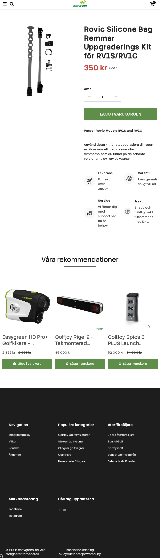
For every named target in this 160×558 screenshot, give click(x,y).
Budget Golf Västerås (122, 454)
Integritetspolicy (19, 435)
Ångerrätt (15, 454)
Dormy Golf (115, 448)
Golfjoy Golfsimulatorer (74, 435)
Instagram (15, 515)
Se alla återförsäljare (121, 435)
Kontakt (14, 448)
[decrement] (89, 97)
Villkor (12, 441)
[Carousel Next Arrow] (149, 326)
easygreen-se (28, 550)
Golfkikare (64, 454)
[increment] (116, 97)
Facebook (15, 509)
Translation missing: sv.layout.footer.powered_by (80, 552)
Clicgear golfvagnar (71, 448)
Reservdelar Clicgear (72, 461)
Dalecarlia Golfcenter (122, 461)
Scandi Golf (115, 441)
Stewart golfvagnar (70, 441)
